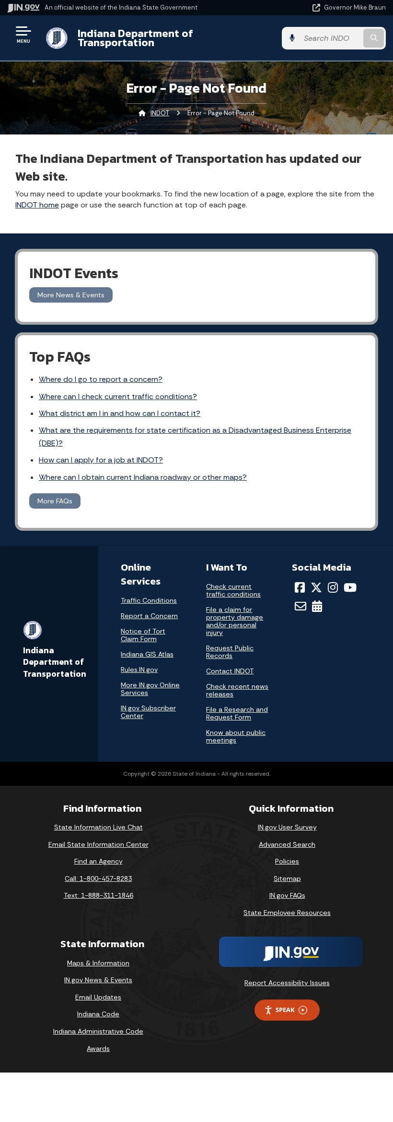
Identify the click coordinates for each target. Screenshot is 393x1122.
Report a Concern (149, 615)
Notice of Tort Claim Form (143, 635)
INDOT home (37, 205)
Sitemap (287, 878)
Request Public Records (230, 652)
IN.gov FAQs (287, 895)
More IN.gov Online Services (150, 689)
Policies (287, 861)
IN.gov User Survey (287, 827)
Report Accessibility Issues (287, 982)
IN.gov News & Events (98, 980)
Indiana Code (98, 1014)
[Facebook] (300, 587)
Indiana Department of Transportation (135, 37)
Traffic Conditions (149, 600)
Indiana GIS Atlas (147, 654)
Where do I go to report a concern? (100, 379)
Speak (285, 1009)
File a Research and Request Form (237, 713)
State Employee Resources (287, 912)
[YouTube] (350, 587)
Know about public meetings (236, 736)
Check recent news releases (237, 690)
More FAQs (54, 501)
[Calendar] (317, 606)
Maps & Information (98, 963)
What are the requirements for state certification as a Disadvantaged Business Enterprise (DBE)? (195, 436)
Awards (98, 1048)
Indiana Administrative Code (98, 1031)
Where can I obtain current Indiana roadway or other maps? (143, 477)
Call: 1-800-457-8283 (98, 878)
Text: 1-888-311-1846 (98, 895)
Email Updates (98, 997)
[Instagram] (333, 587)
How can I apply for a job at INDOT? (101, 460)
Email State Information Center (98, 844)
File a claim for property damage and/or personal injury (234, 621)
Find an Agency (98, 861)
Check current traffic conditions (233, 590)
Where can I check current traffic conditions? (118, 396)
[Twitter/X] (316, 587)
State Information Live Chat (98, 827)
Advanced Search (287, 844)
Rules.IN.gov (139, 669)
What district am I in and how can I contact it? (119, 413)
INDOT (159, 113)
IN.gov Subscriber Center (148, 712)
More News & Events (70, 295)
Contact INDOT (230, 671)
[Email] (300, 606)
